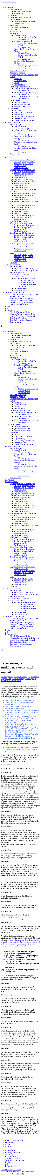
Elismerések (14, 108)
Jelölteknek (22, 286)
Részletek (12, 1174)
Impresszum (9, 1142)
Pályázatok (13, 29)
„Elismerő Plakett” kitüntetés (24, 120)
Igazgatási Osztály (20, 126)
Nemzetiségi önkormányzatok (20, 87)
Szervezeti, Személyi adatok (23, 255)
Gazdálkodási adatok (21, 168)
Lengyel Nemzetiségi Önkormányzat (26, 89)
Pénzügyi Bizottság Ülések (27, 37)
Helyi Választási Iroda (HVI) (24, 269)
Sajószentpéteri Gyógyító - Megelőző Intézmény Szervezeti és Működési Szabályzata (22, 735)
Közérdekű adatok (11, 158)
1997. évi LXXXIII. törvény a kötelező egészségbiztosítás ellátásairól (18, 707)
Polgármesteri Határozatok (19, 27)
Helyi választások (20, 288)
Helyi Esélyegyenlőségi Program (21, 320)
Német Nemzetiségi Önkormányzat (26, 93)
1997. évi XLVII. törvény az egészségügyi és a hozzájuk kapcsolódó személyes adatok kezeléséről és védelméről (21, 730)
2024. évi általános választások (24, 278)
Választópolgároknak (25, 280)
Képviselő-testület (16, 9)
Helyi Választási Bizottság (27, 284)
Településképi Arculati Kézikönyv (21, 312)
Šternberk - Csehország (22, 106)
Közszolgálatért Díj (20, 118)
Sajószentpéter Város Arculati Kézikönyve (24, 314)
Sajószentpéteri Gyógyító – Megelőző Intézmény (20, 678)
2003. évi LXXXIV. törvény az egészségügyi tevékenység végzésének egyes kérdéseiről (21, 717)
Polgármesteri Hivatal (12, 122)
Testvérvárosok (15, 100)
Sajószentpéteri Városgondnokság (21, 180)
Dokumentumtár (11, 310)
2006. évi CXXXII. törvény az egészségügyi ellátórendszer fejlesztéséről (20, 725)
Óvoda (12, 253)
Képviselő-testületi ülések (23, 11)
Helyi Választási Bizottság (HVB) (26, 271)
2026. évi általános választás (19, 274)
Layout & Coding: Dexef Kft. (11, 1170)
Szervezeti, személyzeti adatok (24, 172)
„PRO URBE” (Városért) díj (24, 112)
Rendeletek (13, 15)
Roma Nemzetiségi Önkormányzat (26, 96)
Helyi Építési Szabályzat (18, 71)
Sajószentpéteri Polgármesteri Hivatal (22, 170)
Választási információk (13, 265)
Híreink (7, 306)
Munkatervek (18, 13)
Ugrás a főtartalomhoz (8, 2)
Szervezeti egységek (17, 124)
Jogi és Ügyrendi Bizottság (23, 41)
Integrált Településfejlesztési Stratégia (22, 316)
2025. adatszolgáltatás (8, 995)
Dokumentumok (24, 39)
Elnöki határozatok (20, 81)
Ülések (16, 83)
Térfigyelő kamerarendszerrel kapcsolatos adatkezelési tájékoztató (24, 295)
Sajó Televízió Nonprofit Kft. (20, 213)
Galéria (7, 308)
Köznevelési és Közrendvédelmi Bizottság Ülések (27, 55)
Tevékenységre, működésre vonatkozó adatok (23, 165)
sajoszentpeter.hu (7, 677)
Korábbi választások (17, 276)
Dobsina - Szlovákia (21, 102)
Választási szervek (16, 267)
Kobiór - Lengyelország (22, 104)
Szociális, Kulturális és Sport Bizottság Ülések (28, 66)
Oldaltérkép (9, 1146)
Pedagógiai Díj (19, 114)
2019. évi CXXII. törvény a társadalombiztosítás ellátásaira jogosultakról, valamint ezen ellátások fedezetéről (22, 712)
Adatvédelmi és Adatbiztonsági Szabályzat (20, 738)
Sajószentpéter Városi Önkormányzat (22, 160)
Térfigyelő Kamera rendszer (15, 292)
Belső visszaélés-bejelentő (14, 1140)
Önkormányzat (10, 7)
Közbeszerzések (15, 31)
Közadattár (13, 263)
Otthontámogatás (15, 322)
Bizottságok (14, 33)
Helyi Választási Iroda (26, 282)
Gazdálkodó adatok (20, 261)
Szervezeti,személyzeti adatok (24, 162)
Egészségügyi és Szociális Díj (24, 116)
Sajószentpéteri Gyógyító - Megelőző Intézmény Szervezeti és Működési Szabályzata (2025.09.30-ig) (22, 749)
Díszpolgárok (18, 110)
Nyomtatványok (24, 128)
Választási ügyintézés (17, 272)
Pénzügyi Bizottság (20, 35)
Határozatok (14, 25)
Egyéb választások (20, 290)
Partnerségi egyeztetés (17, 73)
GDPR (7, 1144)
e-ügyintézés (9, 156)
